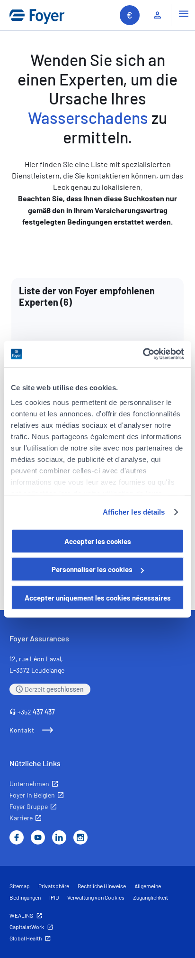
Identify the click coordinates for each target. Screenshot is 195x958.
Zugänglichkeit (150, 897)
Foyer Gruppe (28, 806)
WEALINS (21, 915)
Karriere (21, 818)
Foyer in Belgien (32, 795)
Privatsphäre (53, 886)
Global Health (25, 938)
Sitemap (19, 886)
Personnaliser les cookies (92, 569)
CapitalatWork (26, 926)
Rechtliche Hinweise (102, 886)
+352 (36, 712)
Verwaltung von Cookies (95, 897)
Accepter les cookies (97, 540)
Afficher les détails (134, 512)
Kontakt (22, 730)
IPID (54, 897)
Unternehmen (29, 784)
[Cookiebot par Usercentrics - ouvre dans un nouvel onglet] (142, 354)
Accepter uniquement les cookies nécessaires (98, 597)
